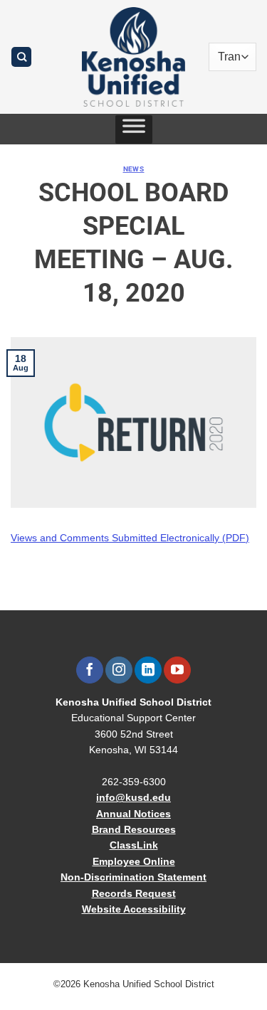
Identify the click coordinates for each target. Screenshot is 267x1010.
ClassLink (134, 845)
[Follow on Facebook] (89, 670)
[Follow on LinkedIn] (148, 670)
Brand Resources (134, 829)
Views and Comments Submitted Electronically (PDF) (130, 537)
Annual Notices (133, 813)
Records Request (134, 893)
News (134, 169)
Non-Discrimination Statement (133, 877)
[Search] (21, 57)
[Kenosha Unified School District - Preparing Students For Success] (134, 57)
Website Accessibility (134, 909)
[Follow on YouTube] (177, 670)
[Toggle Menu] (133, 129)
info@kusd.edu (133, 797)
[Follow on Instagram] (118, 670)
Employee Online (134, 861)
